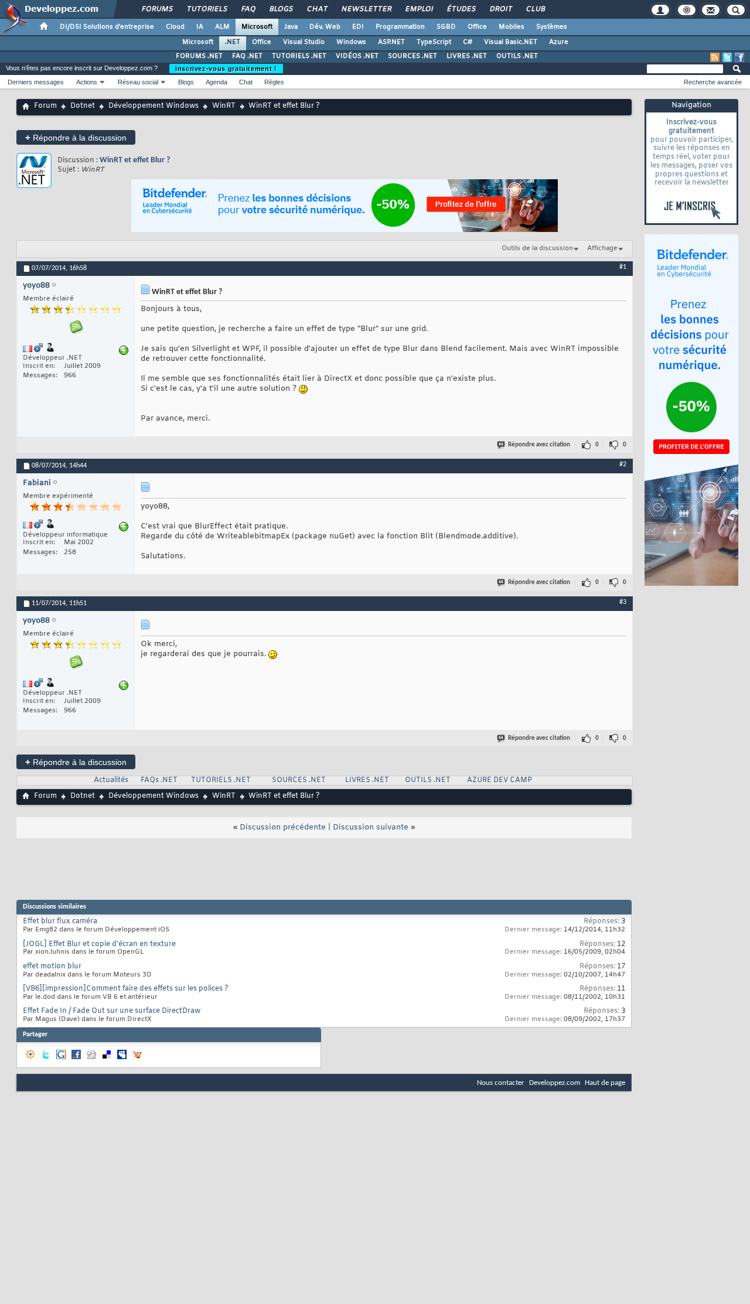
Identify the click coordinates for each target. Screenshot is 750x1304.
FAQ (248, 9)
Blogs (281, 9)
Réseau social (138, 82)
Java (291, 27)
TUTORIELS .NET (299, 56)
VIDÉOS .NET (357, 56)
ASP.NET (391, 42)
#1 (622, 267)
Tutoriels (206, 9)
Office (477, 27)
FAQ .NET (247, 56)
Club (535, 9)
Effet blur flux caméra (60, 921)
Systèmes (551, 27)
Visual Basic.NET (510, 42)
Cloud (175, 27)
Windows (351, 42)
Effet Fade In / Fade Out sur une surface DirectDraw (111, 1011)
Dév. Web (324, 27)
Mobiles (511, 27)
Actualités (111, 780)
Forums (156, 9)
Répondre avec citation (539, 445)
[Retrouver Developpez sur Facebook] (739, 57)
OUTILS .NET (517, 56)
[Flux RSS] (715, 57)
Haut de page (605, 1083)
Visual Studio (304, 42)
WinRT (224, 106)
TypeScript (434, 42)
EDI (358, 27)
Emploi (419, 9)
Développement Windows (153, 106)
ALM (222, 27)
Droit (500, 9)
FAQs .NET (159, 780)
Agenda (216, 82)
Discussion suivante (370, 827)
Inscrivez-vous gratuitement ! (226, 68)
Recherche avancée (713, 82)
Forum (45, 106)
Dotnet (82, 106)
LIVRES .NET (466, 56)
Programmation (400, 27)
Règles (274, 82)
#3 (622, 602)
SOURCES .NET (412, 56)
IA (199, 27)
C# (467, 42)
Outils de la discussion (537, 248)
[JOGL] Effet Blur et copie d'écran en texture (99, 944)
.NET (232, 42)
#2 (622, 464)
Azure (558, 42)
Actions (86, 82)
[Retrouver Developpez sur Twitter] (727, 57)
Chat (316, 9)
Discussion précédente (283, 827)
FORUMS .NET (199, 56)
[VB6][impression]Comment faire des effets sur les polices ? (126, 989)
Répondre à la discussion (76, 137)
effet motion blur (52, 966)
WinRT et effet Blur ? (135, 160)
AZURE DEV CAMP (499, 780)
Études (460, 9)
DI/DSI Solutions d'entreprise (107, 27)
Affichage (602, 248)
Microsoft (256, 27)
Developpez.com (554, 1083)
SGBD (446, 27)
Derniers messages (36, 82)
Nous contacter (500, 1083)
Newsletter (366, 9)
